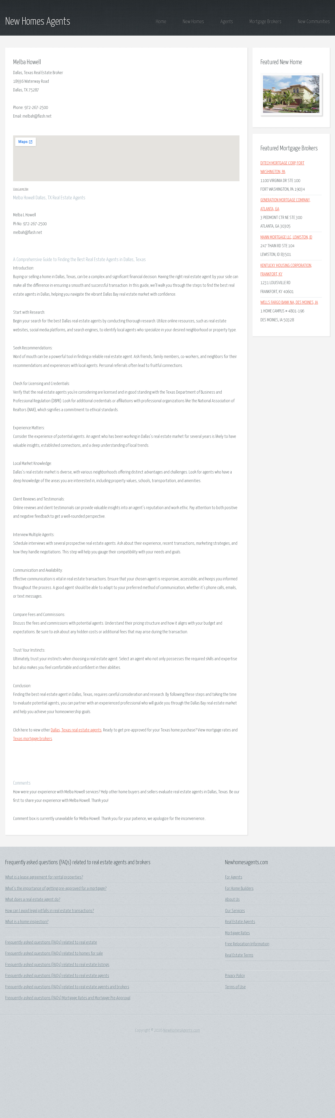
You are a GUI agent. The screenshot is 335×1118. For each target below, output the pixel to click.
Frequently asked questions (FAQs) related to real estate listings (57, 965)
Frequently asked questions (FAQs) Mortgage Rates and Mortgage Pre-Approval (67, 998)
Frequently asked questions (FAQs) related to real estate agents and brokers (67, 987)
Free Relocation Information (247, 944)
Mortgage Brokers (265, 21)
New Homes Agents (37, 22)
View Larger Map (20, 189)
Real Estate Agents (240, 922)
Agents (226, 21)
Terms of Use (235, 987)
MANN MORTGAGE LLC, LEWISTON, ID (286, 237)
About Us (232, 899)
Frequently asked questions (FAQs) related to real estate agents (57, 976)
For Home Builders (239, 888)
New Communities (314, 21)
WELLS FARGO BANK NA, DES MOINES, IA (289, 302)
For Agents (233, 877)
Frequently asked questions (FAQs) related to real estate (51, 942)
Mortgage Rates (237, 933)
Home (161, 21)
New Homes (193, 21)
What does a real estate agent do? (32, 899)
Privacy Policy (235, 976)
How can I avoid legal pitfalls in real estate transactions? (49, 911)
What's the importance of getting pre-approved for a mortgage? (56, 888)
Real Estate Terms (239, 955)
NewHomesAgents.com (181, 1030)
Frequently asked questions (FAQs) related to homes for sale (54, 953)
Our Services (235, 911)
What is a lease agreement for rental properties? (44, 877)
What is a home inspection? (26, 922)
